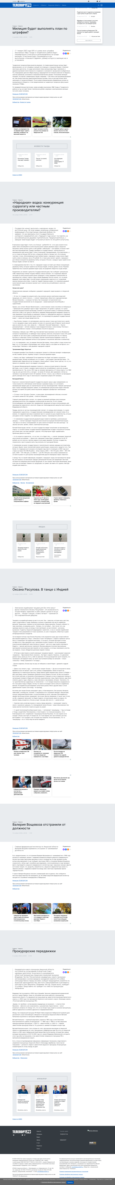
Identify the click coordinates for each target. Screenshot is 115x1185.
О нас (38, 1143)
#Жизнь (93, 26)
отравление (30, 483)
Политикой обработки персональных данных (54, 1182)
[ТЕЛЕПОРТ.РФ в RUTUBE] (99, 1)
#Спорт (93, 16)
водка (23, 483)
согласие (28, 1179)
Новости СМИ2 (17, 175)
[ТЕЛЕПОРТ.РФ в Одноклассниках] (95, 1)
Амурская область (54, 5)
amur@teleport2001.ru (43, 1171)
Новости (36, 5)
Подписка (39, 1145)
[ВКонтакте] (66, 53)
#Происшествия (40, 556)
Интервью (39, 1134)
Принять (70, 1182)
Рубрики (43, 5)
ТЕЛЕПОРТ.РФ (17, 99)
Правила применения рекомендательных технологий (73, 1171)
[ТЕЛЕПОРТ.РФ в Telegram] (91, 1)
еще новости (88, 40)
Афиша (64, 5)
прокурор (24, 1058)
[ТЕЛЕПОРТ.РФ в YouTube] (102, 1)
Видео (38, 1137)
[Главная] (22, 5)
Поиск (38, 1148)
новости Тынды (26, 102)
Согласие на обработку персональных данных (71, 1177)
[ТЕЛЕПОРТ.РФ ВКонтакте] (93, 1)
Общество (16, 102)
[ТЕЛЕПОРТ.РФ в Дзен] (97, 1)
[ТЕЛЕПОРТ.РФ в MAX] (88, 1)
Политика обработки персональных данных (71, 1174)
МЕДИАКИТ (63, 1140)
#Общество (21, 166)
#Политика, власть (23, 1110)
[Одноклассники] (68, 53)
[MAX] (64, 53)
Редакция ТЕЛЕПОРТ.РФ (20, 94)
